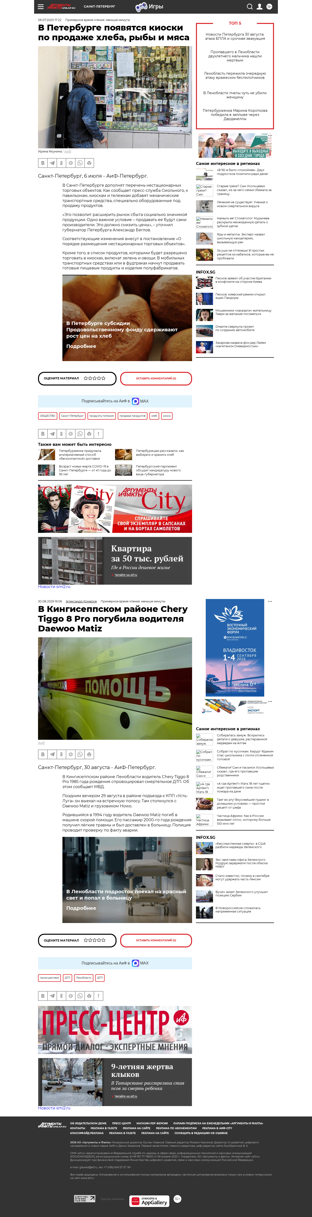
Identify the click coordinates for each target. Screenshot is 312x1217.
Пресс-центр (121, 1123)
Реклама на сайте (136, 1128)
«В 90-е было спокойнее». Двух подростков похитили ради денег (242, 172)
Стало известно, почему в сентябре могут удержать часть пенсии (242, 877)
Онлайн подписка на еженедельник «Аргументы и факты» (218, 1123)
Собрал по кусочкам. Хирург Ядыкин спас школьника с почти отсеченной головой (245, 755)
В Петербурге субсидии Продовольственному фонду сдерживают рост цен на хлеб (122, 329)
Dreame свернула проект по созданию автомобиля (234, 328)
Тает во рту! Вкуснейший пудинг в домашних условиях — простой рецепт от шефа (243, 803)
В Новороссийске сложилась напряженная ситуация (238, 909)
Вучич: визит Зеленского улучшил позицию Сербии (241, 893)
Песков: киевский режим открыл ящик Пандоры (240, 296)
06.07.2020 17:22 (49, 20)
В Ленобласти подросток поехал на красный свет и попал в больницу (126, 895)
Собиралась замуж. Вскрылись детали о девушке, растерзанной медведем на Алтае (242, 739)
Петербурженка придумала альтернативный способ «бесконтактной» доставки (80, 454)
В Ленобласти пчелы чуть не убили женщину (235, 95)
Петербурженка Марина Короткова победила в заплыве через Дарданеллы (235, 115)
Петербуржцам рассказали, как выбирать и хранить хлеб (160, 452)
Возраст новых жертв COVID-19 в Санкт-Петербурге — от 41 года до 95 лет (85, 470)
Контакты (77, 1128)
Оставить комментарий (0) (156, 378)
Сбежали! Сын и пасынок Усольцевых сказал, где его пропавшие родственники (245, 771)
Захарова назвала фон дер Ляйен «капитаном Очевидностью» (240, 344)
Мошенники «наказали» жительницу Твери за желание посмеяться (243, 312)
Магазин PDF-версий (152, 1123)
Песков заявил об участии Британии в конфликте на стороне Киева (243, 280)
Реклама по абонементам (176, 1128)
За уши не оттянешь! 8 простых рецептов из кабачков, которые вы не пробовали (245, 254)
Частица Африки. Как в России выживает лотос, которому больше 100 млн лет (244, 819)
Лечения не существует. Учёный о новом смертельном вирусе (242, 204)
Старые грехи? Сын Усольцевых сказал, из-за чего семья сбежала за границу (244, 190)
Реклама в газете (104, 1128)
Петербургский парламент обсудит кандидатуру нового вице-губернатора (158, 470)
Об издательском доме (88, 1123)
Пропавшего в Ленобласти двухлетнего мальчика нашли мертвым (235, 56)
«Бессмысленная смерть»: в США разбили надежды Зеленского (240, 845)
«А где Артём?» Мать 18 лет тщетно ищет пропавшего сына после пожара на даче (243, 787)
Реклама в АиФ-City (217, 1128)
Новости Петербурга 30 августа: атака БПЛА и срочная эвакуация (235, 36)
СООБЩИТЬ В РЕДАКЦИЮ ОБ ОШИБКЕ (201, 1133)
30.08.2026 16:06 (50, 601)
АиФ (67, 151)
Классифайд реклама (87, 1133)
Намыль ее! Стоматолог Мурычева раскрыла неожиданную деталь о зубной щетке (243, 222)
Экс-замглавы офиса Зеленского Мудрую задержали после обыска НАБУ (241, 863)
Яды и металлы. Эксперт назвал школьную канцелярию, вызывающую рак (241, 238)
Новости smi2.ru (54, 586)
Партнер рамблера (112, 1198)
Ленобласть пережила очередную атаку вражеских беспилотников (235, 75)
